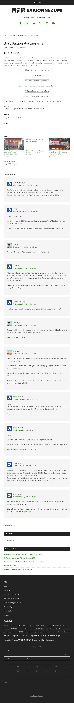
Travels (16, 640)
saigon (7, 635)
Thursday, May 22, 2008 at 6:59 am (25, 247)
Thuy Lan (16, 397)
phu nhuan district (60, 632)
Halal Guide (48, 629)
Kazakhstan (20, 632)
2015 (23, 626)
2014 (19, 626)
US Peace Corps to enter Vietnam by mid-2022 (19, 558)
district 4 (26, 629)
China (61, 626)
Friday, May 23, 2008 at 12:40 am (24, 268)
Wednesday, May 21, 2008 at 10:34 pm (26, 211)
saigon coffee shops (23, 636)
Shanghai (58, 636)
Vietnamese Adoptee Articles (12, 603)
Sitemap (6, 615)
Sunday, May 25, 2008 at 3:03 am (24, 430)
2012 (11, 626)
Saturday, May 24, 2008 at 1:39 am (25, 399)
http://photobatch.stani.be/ (16, 337)
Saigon (15, 635)
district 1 (14, 629)
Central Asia (54, 626)
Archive (13, 162)
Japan (67, 629)
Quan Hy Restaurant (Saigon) (35, 151)
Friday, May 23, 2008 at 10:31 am (24, 304)
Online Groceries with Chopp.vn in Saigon (18, 569)
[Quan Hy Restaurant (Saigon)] (36, 144)
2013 (15, 626)
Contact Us (7, 590)
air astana (27, 626)
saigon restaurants (49, 636)
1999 (5, 626)
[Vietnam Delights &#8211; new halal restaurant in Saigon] (14, 144)
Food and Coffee (35, 629)
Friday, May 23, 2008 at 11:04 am (24, 325)
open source (43, 632)
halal (43, 629)
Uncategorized (25, 639)
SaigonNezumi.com (39, 696)
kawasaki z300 (11, 632)
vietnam (14, 164)
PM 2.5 (68, 632)
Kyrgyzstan (36, 632)
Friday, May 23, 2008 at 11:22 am (24, 354)
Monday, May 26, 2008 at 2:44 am (24, 497)
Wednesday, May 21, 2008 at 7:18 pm (26, 185)
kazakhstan (29, 632)
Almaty (36, 626)
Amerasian (47, 626)
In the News (58, 629)
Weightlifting (50, 640)
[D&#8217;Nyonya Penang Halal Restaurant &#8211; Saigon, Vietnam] (59, 144)
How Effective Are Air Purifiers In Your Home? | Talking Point (24, 562)
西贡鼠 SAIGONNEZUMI (37, 10)
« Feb (5, 682)
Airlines (32, 626)
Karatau (5, 632)
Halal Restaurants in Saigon (12, 598)
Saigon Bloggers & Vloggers (12, 594)
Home (5, 586)
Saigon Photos (36, 635)
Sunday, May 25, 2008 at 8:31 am (24, 466)
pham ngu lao (51, 632)
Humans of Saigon (10, 566)
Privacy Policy (8, 611)
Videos (35, 640)
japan (64, 629)
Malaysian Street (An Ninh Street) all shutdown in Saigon (23, 554)
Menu (38, 2)
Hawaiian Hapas (9, 607)
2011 (8, 626)
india (53, 629)
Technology (8, 640)
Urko (14, 245)
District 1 (20, 629)
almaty (42, 626)
